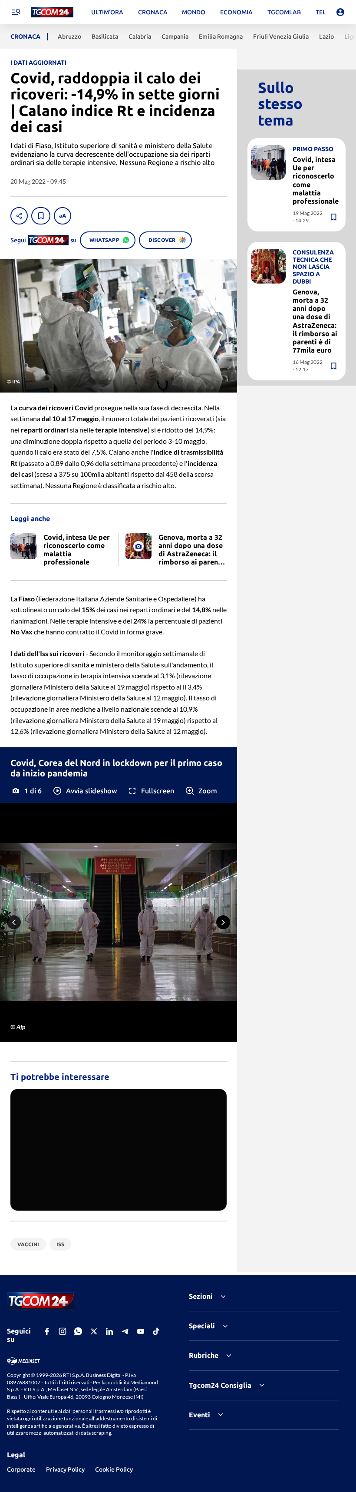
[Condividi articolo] (19, 215)
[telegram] (125, 1331)
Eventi (199, 1415)
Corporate (21, 1469)
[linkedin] (109, 1331)
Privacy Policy (65, 1469)
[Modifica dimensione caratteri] (62, 215)
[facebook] (47, 1331)
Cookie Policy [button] (114, 1469)
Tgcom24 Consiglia (220, 1385)
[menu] (15, 12)
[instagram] (62, 1331)
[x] (93, 1331)
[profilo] (340, 12)
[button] (84, 791)
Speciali (202, 1326)
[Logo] (52, 12)
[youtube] (140, 1331)
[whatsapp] (78, 1331)
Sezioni (201, 1296)
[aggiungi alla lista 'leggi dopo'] (40, 215)
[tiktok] (156, 1331)
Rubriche (203, 1355)
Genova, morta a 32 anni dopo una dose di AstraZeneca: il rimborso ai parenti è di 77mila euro (315, 321)
